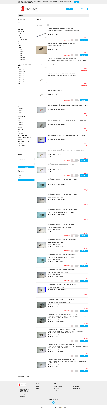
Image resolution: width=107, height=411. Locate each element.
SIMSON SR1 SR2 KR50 (23, 95)
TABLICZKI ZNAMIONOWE (24, 141)
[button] (38, 384)
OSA (19, 88)
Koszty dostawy (76, 386)
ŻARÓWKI (20, 139)
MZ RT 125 (21, 69)
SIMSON (20, 92)
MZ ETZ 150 (21, 79)
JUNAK (19, 45)
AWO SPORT (21, 24)
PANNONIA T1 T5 (22, 90)
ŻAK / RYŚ (20, 129)
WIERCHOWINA (21, 116)
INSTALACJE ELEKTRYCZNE (24, 137)
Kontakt (37, 388)
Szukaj (26, 167)
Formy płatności (76, 390)
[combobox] (42, 25)
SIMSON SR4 (21, 99)
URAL (19, 114)
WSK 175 (21, 124)
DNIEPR (20, 37)
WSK (19, 120)
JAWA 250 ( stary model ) (24, 53)
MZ (19, 67)
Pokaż (26, 180)
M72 (19, 83)
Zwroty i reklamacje (58, 386)
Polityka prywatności (58, 390)
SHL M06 (21, 112)
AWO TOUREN (22, 26)
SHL (19, 106)
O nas (37, 386)
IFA (19, 41)
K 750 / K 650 (21, 62)
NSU (19, 85)
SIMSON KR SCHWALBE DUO (25, 97)
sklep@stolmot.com (24, 394)
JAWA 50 (21, 49)
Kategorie (21, 15)
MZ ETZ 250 (21, 81)
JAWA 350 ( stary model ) (24, 55)
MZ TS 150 (21, 75)
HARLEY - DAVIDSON (22, 39)
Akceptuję (76, 2)
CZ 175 (19, 33)
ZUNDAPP (20, 127)
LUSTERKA (20, 133)
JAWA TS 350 (22, 57)
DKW (19, 35)
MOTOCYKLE (22, 143)
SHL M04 (21, 110)
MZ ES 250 (21, 73)
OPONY (19, 131)
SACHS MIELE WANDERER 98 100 (25, 150)
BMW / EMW (20, 29)
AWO (19, 22)
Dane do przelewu (76, 388)
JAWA (19, 47)
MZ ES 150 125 (22, 71)
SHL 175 (21, 108)
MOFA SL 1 (21, 94)
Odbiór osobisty (76, 391)
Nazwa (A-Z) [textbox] (39, 25)
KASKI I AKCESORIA (22, 135)
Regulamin (56, 388)
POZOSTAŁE (21, 148)
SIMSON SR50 (22, 103)
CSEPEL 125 (21, 31)
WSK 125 (21, 122)
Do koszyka (83, 40)
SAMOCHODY (22, 145)
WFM (19, 118)
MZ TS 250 (21, 77)
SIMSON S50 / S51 (23, 101)
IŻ (18, 43)
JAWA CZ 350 (22, 59)
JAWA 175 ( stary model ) (24, 51)
